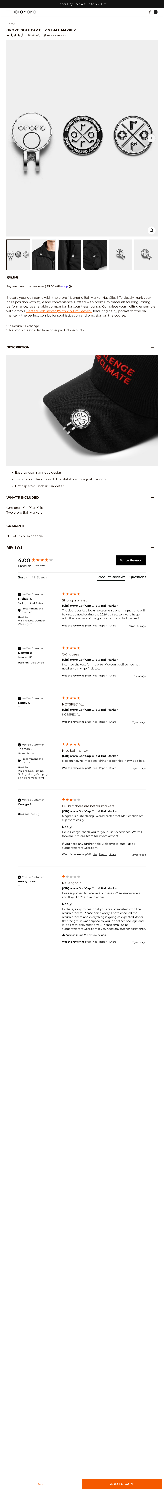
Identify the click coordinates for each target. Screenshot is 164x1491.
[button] (151, 12)
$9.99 (41, 1484)
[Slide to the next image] (152, 138)
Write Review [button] (131, 560)
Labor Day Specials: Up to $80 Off (82, 4)
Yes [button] (95, 625)
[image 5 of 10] (120, 254)
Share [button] (112, 625)
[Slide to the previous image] (12, 138)
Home (10, 24)
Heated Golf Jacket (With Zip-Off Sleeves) (59, 311)
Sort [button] (22, 577)
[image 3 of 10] (69, 254)
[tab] (111, 578)
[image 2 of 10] (44, 254)
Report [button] (103, 625)
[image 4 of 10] (95, 254)
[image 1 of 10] (18, 254)
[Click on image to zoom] (152, 230)
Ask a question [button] (56, 35)
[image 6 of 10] (146, 254)
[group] (39, 560)
